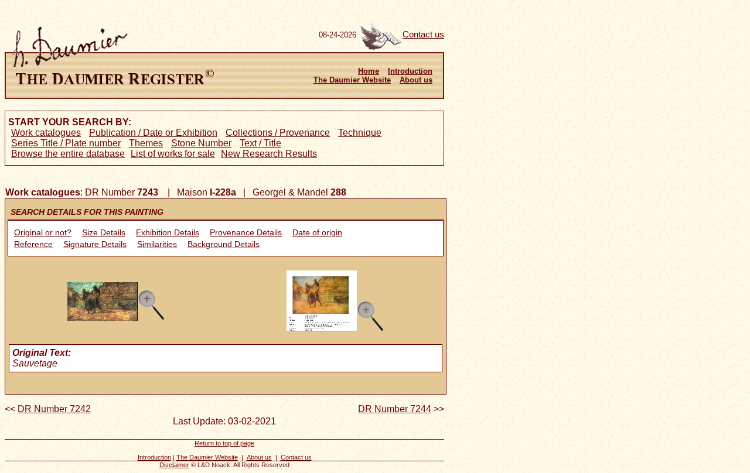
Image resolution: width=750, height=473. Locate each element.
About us (416, 80)
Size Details (103, 232)
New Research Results (269, 154)
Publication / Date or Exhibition (153, 133)
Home (368, 71)
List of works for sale (173, 154)
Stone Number (201, 143)
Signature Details (95, 244)
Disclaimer (174, 464)
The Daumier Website (352, 80)
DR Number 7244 (394, 409)
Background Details (224, 244)
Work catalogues (46, 133)
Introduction (410, 71)
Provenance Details (246, 232)
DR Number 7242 (54, 409)
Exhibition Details (167, 232)
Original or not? (42, 232)
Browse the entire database (68, 154)
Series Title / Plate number (66, 143)
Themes (146, 143)
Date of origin (317, 232)
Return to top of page (224, 443)
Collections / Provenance (278, 133)
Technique (359, 133)
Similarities (157, 244)
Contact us (423, 34)
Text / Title (260, 143)
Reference (33, 244)
